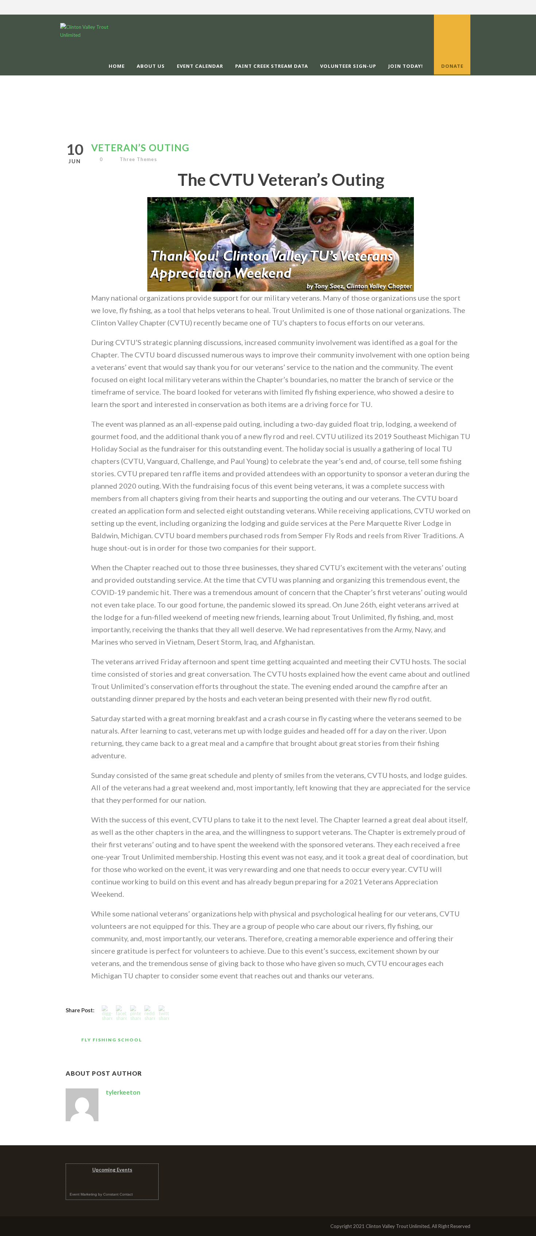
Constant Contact (118, 1194)
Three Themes (138, 159)
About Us (151, 66)
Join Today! (405, 66)
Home (117, 66)
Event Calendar (200, 66)
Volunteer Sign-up (348, 66)
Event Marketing (83, 1194)
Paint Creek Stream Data (271, 66)
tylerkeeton (123, 1092)
